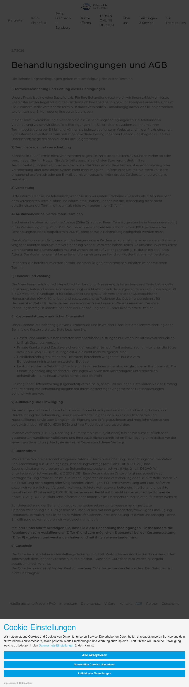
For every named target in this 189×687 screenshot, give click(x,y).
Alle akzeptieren (94, 655)
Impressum (10, 683)
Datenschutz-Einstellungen (56, 645)
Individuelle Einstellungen (94, 673)
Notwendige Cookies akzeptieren (94, 664)
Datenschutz (25, 683)
